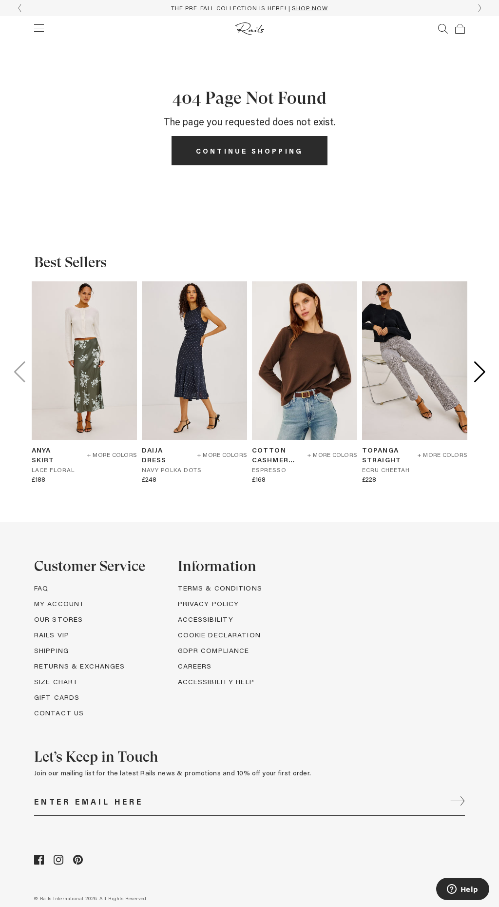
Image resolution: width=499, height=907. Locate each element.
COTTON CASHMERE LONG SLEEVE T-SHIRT (272, 455)
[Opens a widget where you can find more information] (462, 890)
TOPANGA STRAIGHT (381, 454)
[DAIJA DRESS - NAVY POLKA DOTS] (194, 360)
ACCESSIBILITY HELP (216, 681)
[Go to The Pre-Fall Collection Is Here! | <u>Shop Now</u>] (249, 8)
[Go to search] (443, 29)
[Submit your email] (457, 801)
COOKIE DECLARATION (219, 634)
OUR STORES (58, 619)
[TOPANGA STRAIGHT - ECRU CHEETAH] (414, 360)
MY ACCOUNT (59, 603)
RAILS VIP (51, 634)
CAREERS (195, 665)
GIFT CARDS (56, 697)
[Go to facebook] (39, 862)
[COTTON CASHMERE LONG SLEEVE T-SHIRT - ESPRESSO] (304, 360)
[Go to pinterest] (78, 862)
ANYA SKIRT (43, 454)
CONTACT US (59, 712)
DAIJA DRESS (154, 454)
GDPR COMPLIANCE (214, 650)
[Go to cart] (460, 29)
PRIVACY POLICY (208, 603)
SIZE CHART (56, 681)
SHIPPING (51, 650)
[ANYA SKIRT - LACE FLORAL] (84, 360)
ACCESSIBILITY (206, 619)
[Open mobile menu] (39, 28)
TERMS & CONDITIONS (220, 587)
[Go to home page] (249, 28)
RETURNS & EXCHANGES (79, 665)
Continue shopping (249, 151)
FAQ (41, 587)
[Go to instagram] (58, 862)
